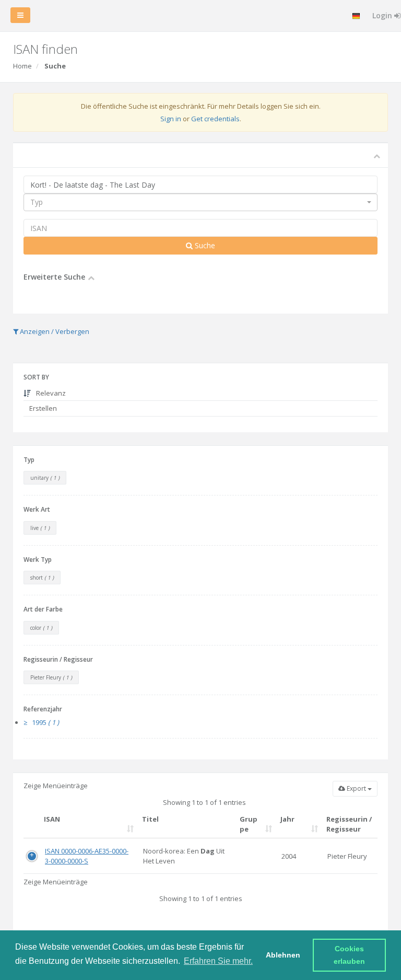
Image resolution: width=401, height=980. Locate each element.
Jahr (287, 819)
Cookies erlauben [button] (350, 954)
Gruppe (248, 824)
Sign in (170, 118)
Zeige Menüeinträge (55, 785)
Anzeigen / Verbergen (53, 331)
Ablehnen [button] (283, 955)
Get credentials (215, 118)
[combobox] (200, 202)
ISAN (52, 819)
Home (22, 66)
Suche (204, 245)
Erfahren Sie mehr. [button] (218, 960)
